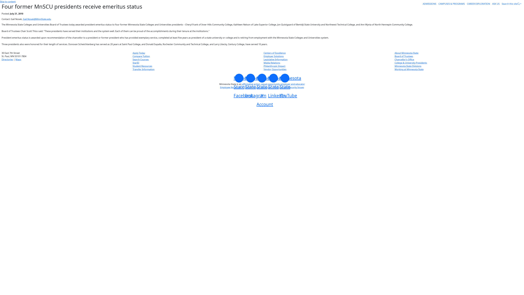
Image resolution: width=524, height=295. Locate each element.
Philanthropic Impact (274, 66)
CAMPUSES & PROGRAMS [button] (451, 3)
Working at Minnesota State (409, 69)
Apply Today (139, 52)
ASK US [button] (496, 3)
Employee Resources (231, 87)
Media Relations (272, 62)
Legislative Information (276, 59)
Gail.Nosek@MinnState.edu (37, 19)
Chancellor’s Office (404, 59)
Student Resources (142, 66)
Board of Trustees (404, 56)
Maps (18, 59)
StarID (136, 62)
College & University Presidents (411, 62)
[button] (511, 4)
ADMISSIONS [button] (429, 3)
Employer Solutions (274, 56)
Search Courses (141, 59)
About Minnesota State (406, 52)
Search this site (509, 3)
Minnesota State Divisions (408, 66)
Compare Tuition (141, 56)
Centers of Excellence (275, 52)
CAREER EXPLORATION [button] (478, 3)
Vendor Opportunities (275, 69)
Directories (7, 59)
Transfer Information (143, 69)
